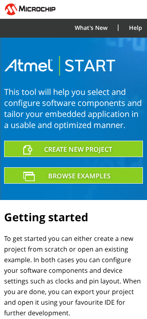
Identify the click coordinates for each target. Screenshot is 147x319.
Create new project (78, 149)
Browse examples (79, 175)
